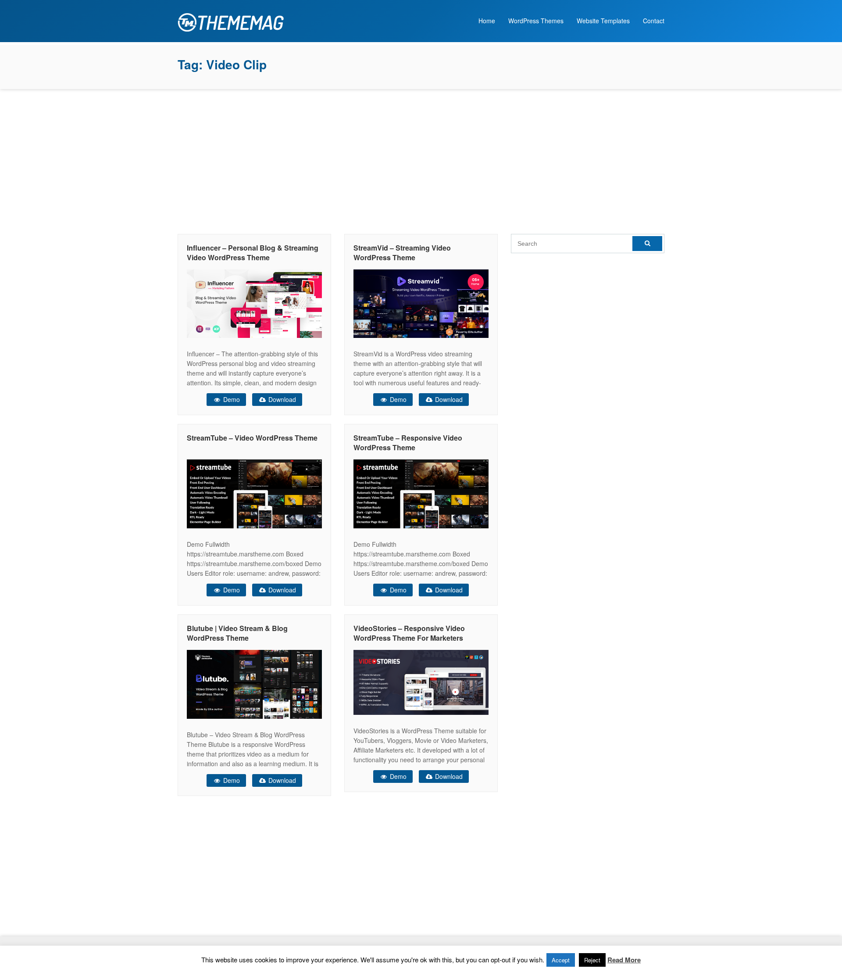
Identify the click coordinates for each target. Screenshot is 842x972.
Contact (653, 21)
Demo (230, 399)
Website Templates (603, 21)
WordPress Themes (536, 21)
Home (486, 21)
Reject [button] (592, 960)
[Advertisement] (421, 159)
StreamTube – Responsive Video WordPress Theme (407, 442)
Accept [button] (561, 960)
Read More (624, 960)
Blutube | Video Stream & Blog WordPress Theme (237, 633)
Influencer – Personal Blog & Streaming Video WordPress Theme (252, 252)
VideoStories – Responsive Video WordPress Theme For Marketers (409, 633)
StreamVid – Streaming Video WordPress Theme (402, 252)
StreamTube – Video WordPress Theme (252, 438)
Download (281, 399)
